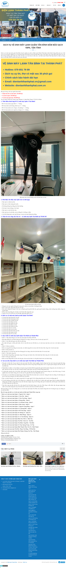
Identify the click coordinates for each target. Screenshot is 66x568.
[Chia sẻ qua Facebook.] (4, 443)
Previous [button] (61, 448)
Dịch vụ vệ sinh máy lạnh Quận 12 (10, 416)
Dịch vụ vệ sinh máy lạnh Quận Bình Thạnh (13, 427)
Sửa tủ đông (48, 466)
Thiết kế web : (20, 562)
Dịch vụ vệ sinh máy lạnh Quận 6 (10, 404)
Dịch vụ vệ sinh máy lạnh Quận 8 (10, 408)
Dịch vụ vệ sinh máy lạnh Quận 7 (10, 406)
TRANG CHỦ (32, 5)
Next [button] (63, 448)
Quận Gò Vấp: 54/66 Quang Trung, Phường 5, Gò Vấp (32, 550)
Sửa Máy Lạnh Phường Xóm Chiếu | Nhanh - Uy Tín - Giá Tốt (11, 466)
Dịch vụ (10, 40)
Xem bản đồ (5, 489)
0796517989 (60, 2)
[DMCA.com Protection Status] (4, 565)
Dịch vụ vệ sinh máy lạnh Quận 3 (10, 398)
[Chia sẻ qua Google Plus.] (9, 443)
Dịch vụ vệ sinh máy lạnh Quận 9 (10, 410)
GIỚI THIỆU (38, 5)
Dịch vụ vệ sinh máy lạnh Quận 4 (10, 400)
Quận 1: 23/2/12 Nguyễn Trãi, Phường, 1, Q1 (32, 487)
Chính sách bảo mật (53, 562)
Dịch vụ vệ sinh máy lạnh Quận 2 (10, 396)
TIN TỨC (54, 5)
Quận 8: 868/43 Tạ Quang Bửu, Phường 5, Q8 (32, 512)
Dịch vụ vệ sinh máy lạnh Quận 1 (10, 394)
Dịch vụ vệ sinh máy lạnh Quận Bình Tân (12, 418)
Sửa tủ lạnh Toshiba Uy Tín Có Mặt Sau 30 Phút (33, 466)
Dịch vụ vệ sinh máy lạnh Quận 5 (10, 402)
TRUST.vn (25, 562)
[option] (33, 24)
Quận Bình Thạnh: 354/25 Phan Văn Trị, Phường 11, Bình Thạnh (32, 546)
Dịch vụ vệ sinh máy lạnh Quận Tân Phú (12, 420)
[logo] (5, 4)
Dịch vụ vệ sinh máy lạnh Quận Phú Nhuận (13, 431)
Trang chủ (4, 40)
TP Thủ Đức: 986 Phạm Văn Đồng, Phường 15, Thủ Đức (32, 555)
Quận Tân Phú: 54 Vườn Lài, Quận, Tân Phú (32, 532)
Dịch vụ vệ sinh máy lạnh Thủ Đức (10, 429)
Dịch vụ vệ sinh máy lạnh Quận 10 (10, 412)
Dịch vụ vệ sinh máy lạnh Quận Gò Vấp (12, 425)
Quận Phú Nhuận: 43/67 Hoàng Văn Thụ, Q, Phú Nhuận (32, 541)
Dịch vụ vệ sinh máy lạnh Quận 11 (10, 414)
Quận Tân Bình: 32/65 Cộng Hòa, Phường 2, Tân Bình (32, 537)
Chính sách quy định (45, 562)
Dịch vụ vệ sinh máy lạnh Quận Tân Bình (12, 422)
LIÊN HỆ (59, 5)
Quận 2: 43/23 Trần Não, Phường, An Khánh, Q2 (32, 492)
